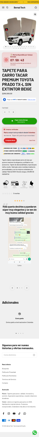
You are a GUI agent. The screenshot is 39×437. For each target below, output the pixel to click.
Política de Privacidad (9, 372)
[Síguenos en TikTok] (19, 413)
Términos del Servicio (9, 379)
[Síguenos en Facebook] (3, 413)
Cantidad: (5, 108)
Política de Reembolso (9, 376)
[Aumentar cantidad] (13, 112)
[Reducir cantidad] (4, 112)
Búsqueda (5, 368)
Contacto (5, 383)
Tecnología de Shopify (19, 426)
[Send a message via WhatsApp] (34, 432)
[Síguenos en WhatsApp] (24, 413)
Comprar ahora (10, 140)
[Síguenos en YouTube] (14, 413)
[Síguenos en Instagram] (8, 413)
